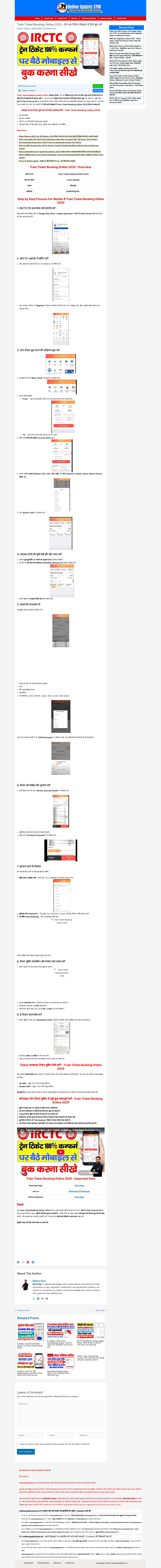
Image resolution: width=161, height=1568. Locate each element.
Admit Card (62, 18)
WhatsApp (74, 1191)
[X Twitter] (34, 1298)
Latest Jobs (48, 18)
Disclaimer (28, 1563)
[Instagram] (42, 1298)
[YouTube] (47, 1298)
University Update (89, 18)
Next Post (101, 1310)
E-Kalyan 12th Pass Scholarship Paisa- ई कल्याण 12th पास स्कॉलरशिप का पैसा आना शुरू (60, 1344)
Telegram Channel (28, 90)
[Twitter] (23, 1262)
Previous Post (22, 1310)
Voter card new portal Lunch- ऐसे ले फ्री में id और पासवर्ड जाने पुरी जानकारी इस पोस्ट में (90, 1358)
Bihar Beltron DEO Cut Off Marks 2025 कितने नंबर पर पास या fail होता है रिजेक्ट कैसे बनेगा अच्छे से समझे (58, 136)
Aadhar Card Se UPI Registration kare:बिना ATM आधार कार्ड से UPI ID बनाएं (29, 1373)
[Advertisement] (61, 665)
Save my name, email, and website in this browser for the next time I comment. (55, 1444)
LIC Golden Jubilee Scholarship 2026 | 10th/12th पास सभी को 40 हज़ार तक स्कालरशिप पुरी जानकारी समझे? (126, 70)
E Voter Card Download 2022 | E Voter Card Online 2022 (29, 1346)
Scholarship (121, 18)
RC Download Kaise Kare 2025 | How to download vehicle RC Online (50, 142)
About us (57, 1563)
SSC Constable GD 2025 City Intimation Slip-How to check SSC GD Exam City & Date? (58, 139)
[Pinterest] (28, 1262)
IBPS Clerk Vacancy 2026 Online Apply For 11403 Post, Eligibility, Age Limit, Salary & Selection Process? (126, 48)
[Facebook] (18, 1262)
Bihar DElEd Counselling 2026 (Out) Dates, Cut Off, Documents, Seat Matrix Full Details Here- (126, 85)
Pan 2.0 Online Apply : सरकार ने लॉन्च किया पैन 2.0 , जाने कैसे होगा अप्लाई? (47, 161)
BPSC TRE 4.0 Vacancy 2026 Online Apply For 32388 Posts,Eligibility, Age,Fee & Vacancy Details (125, 100)
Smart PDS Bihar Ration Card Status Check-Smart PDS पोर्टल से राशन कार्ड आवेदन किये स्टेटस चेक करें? (126, 93)
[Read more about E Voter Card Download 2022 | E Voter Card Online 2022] (30, 1332)
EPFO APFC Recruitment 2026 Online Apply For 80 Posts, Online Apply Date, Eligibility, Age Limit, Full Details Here (126, 63)
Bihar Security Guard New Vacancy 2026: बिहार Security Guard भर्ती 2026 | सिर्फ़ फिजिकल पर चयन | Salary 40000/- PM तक (126, 56)
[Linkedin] (33, 1262)
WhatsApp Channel (28, 86)
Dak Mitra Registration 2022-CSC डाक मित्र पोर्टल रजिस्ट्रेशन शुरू (58, 1373)
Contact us (69, 1563)
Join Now (98, 86)
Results (74, 18)
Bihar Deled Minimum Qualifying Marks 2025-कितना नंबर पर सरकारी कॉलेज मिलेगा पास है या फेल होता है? (60, 152)
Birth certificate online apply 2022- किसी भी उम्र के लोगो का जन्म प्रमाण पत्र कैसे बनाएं (90, 1343)
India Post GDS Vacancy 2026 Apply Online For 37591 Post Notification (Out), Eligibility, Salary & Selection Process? (126, 33)
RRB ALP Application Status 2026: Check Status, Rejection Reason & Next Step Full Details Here (125, 41)
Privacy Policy (43, 1563)
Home (37, 18)
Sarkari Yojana (106, 18)
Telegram (85, 1191)
